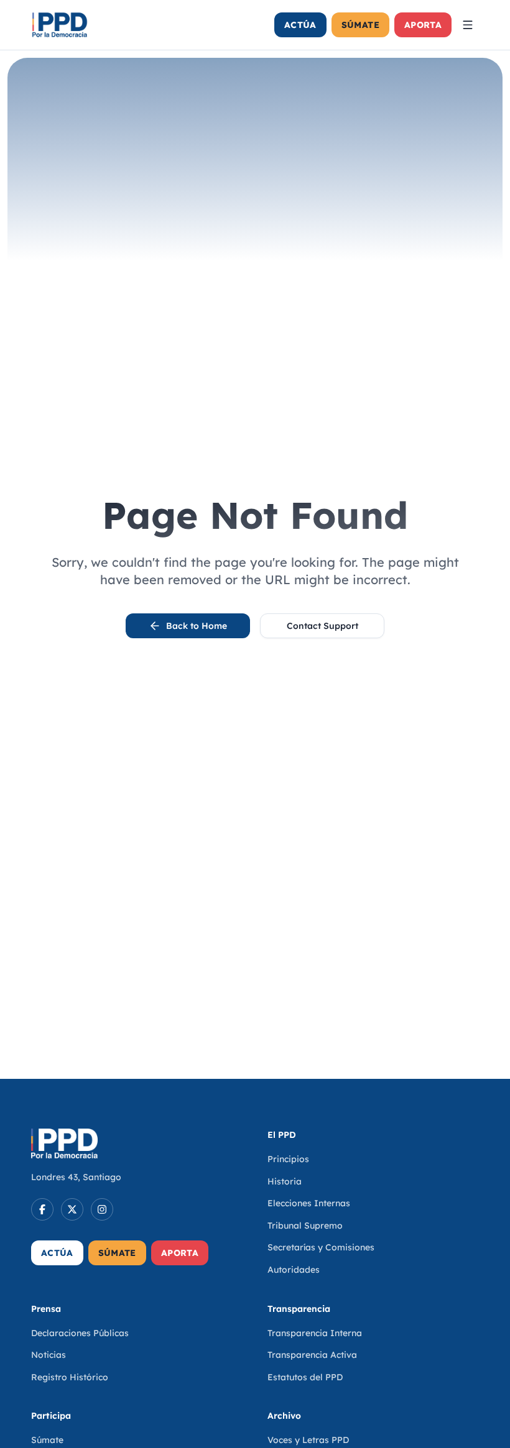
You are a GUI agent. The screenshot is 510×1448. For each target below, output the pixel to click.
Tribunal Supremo (305, 1225)
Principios (288, 1159)
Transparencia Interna (314, 1333)
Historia (284, 1181)
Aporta (423, 24)
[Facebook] (42, 1209)
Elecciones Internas (308, 1203)
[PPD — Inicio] (59, 25)
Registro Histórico (69, 1377)
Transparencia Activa (312, 1354)
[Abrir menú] (468, 25)
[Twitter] (72, 1209)
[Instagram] (102, 1209)
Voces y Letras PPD (308, 1440)
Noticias (48, 1354)
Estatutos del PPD (305, 1377)
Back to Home (196, 625)
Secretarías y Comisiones (320, 1247)
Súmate (360, 24)
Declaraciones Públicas (80, 1333)
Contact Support (322, 625)
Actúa (300, 24)
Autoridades (293, 1269)
